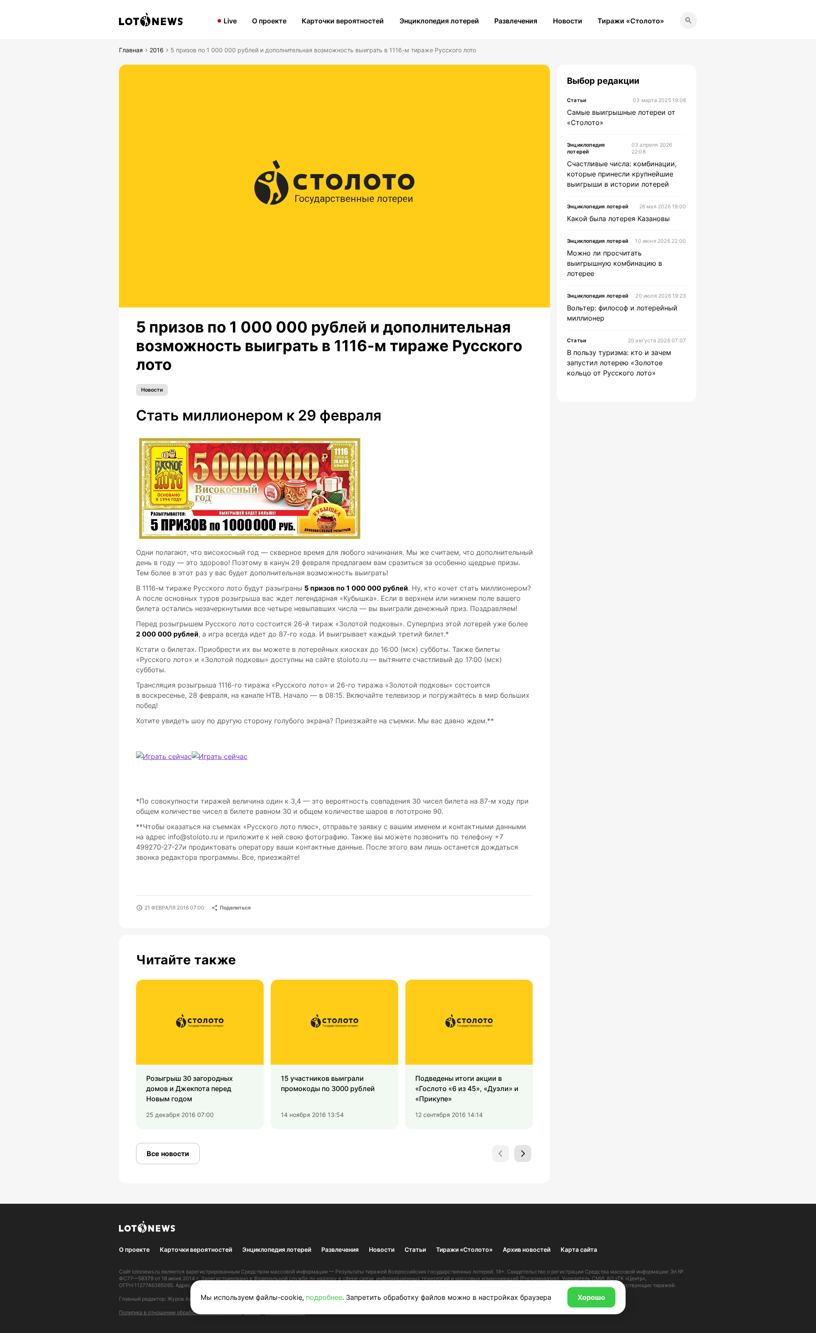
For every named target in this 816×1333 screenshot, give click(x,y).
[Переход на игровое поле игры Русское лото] (164, 756)
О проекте (269, 21)
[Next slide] (522, 1153)
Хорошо (591, 1297)
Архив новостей (526, 1249)
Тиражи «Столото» (631, 21)
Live (230, 21)
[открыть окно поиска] (688, 20)
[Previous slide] (500, 1153)
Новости (567, 21)
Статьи (415, 1249)
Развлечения (515, 21)
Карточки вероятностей (343, 21)
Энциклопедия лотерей (439, 21)
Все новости (168, 1153)
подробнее (324, 1297)
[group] (200, 1054)
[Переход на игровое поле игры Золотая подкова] (252, 766)
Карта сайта (579, 1249)
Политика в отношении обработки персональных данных (189, 1312)
